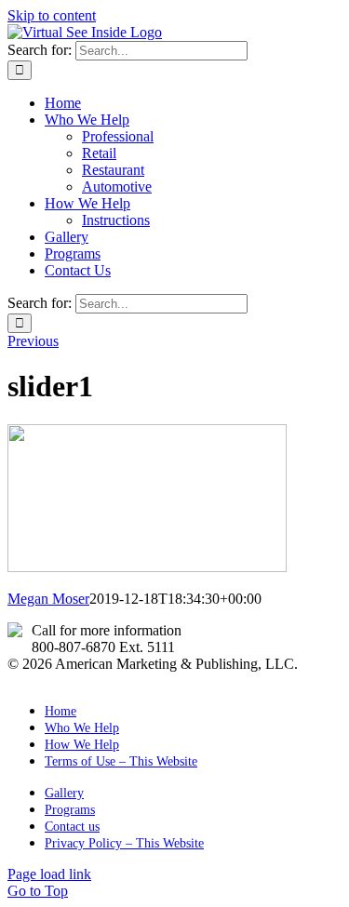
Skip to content (51, 15)
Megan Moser (48, 599)
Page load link (49, 874)
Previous (33, 341)
